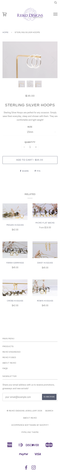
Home (5, 32)
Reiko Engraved (11, 352)
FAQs (5, 368)
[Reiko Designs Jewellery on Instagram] (34, 469)
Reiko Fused (9, 357)
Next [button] (51, 59)
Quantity (30, 142)
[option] (30, 59)
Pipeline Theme (30, 432)
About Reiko (9, 363)
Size (30, 127)
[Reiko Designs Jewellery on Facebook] (26, 469)
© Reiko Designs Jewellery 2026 (24, 411)
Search (49, 411)
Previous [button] (8, 59)
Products (8, 346)
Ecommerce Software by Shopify (30, 425)
